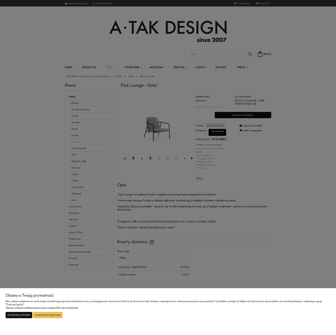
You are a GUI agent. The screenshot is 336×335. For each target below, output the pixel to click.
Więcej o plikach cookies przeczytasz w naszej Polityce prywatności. (42, 307)
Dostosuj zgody (19, 315)
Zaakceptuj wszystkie (48, 315)
